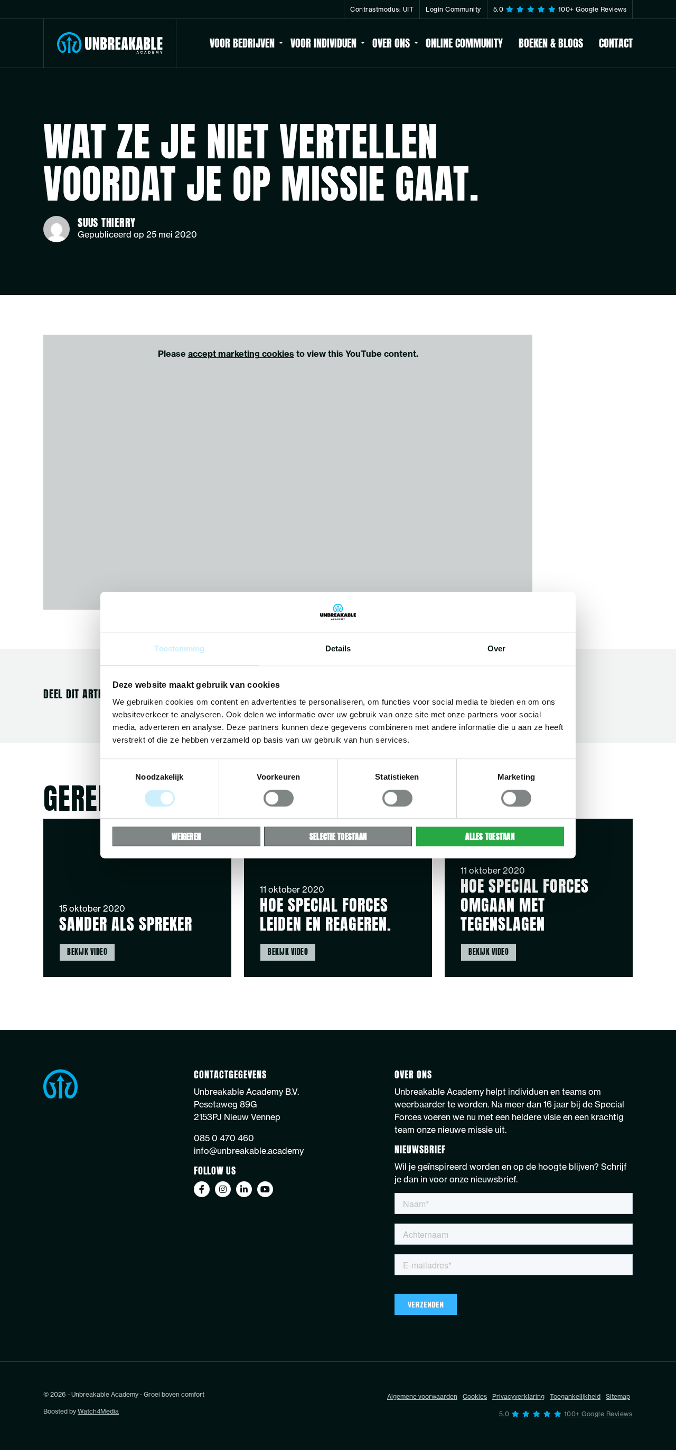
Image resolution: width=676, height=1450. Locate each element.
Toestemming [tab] (179, 649)
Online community (464, 43)
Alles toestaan (489, 836)
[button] (566, 1430)
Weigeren (186, 836)
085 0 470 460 (224, 1154)
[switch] (279, 798)
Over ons (391, 43)
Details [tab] (338, 649)
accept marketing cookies (241, 353)
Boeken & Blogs (551, 43)
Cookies (475, 1412)
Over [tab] (496, 649)
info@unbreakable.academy (249, 1166)
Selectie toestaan (338, 836)
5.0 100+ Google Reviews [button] (560, 9)
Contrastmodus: (382, 9)
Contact (616, 43)
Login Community (453, 9)
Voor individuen (323, 43)
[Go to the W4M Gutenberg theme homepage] (109, 43)
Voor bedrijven (242, 43)
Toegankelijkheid (575, 1412)
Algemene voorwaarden (422, 1412)
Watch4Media (98, 1427)
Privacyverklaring (518, 1412)
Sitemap (618, 1412)
